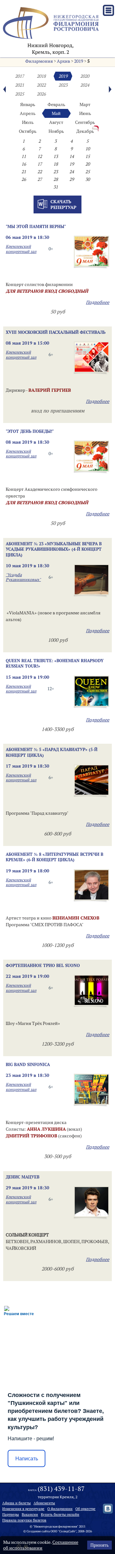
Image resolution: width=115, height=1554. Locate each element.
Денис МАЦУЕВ (22, 1177)
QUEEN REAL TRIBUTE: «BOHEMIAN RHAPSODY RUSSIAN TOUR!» (54, 663)
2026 (41, 94)
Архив (63, 61)
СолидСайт (67, 1531)
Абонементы (44, 1503)
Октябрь (27, 131)
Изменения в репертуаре (23, 1509)
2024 (84, 85)
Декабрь (85, 131)
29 (71, 179)
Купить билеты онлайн (60, 1514)
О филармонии (60, 1509)
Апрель (27, 113)
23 (55, 172)
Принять (99, 1545)
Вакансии (30, 1514)
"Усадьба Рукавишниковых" (23, 577)
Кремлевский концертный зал (21, 249)
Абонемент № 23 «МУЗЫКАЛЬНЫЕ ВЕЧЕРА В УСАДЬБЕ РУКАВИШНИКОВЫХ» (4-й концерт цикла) (54, 549)
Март (85, 104)
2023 (62, 85)
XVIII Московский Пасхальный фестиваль (55, 332)
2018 (41, 76)
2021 (19, 85)
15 (87, 156)
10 (87, 149)
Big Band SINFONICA (28, 1064)
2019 (78, 61)
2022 (41, 85)
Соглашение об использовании (40, 1545)
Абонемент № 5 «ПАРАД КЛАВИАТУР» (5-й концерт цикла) (51, 752)
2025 (19, 94)
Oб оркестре (85, 1509)
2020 (84, 76)
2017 (19, 76)
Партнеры (10, 1514)
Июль (28, 122)
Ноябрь (56, 131)
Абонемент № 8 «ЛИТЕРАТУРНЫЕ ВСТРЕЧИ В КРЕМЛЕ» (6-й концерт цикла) (54, 857)
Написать (26, 1458)
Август (56, 122)
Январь (27, 104)
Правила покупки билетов (24, 1520)
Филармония (39, 61)
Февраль (56, 104)
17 (39, 164)
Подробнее (97, 302)
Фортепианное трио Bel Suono (43, 965)
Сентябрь (85, 122)
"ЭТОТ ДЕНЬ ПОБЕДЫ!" (30, 431)
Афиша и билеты (16, 1503)
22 (39, 172)
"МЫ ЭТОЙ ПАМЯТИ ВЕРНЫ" (36, 226)
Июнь (85, 113)
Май (56, 113)
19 (71, 164)
